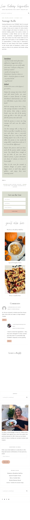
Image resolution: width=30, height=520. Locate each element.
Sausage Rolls (22, 185)
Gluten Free (7, 185)
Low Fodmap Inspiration (15, 7)
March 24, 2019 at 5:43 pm (18, 328)
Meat (10, 184)
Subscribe (6, 462)
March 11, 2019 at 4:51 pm (13, 309)
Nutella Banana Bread (15, 480)
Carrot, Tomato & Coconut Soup (15, 482)
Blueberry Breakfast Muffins (15, 229)
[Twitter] (5, 499)
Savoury (19, 184)
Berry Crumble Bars (15, 295)
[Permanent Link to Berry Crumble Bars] (15, 293)
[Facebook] (3, 499)
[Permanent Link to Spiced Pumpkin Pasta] (15, 260)
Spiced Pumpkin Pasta (15, 262)
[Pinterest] (7, 499)
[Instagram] (9, 499)
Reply (4, 319)
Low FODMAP (14, 185)
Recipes (14, 184)
